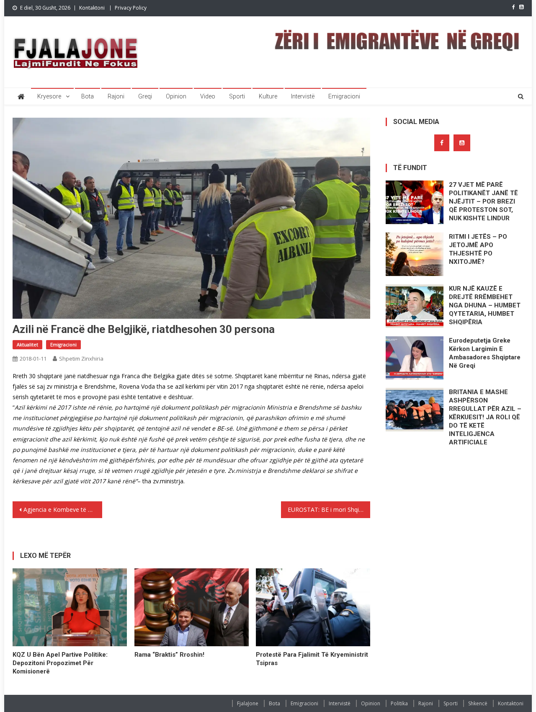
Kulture (268, 96)
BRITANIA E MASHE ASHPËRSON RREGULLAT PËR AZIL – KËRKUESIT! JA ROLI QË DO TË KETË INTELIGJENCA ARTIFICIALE (485, 417)
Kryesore (49, 96)
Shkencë (477, 703)
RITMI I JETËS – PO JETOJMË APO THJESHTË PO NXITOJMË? (478, 249)
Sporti (237, 96)
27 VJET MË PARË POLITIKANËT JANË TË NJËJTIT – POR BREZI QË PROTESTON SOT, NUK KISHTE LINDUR (483, 201)
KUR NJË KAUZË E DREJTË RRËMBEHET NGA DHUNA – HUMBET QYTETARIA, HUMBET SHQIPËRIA (485, 305)
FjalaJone (247, 703)
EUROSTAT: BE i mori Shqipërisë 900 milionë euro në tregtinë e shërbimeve (329, 509)
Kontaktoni (92, 7)
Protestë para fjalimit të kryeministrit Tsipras (312, 659)
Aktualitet (27, 344)
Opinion (176, 96)
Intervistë (302, 96)
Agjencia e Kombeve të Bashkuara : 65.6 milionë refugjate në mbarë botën (62, 509)
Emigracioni (344, 96)
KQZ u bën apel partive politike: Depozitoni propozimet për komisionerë (60, 663)
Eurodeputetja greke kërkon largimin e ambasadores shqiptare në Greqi (485, 353)
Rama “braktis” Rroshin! (169, 654)
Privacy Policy (131, 7)
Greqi (145, 96)
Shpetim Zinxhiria (81, 358)
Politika (399, 703)
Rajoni (116, 96)
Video (207, 96)
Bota (87, 96)
